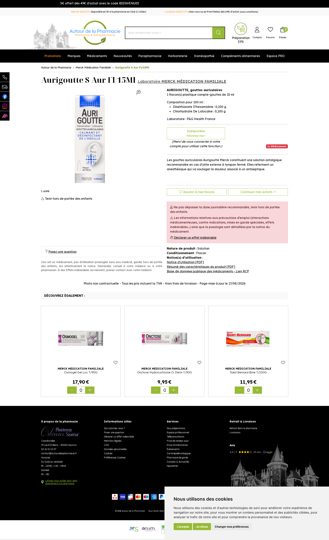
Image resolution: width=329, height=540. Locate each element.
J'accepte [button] (183, 526)
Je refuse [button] (202, 526)
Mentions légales (112, 440)
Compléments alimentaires (240, 56)
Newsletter (172, 465)
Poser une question (114, 432)
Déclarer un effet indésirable (195, 237)
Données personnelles (115, 449)
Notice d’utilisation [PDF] (185, 262)
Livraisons (235, 432)
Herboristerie (177, 56)
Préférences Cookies (115, 457)
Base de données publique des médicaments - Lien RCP (208, 271)
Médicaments (97, 56)
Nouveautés (122, 56)
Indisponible (196, 133)
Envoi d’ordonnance (177, 445)
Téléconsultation (175, 436)
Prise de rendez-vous (178, 440)
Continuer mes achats (256, 192)
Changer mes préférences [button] (232, 526)
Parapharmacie (149, 56)
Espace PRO (276, 56)
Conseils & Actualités (178, 461)
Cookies (108, 453)
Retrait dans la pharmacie (243, 428)
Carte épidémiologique (179, 453)
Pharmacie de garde (177, 457)
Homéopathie (204, 56)
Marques (73, 56)
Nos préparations (176, 428)
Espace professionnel (178, 432)
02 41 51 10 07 (48, 449)
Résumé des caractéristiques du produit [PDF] (201, 267)
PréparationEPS (241, 40)
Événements (173, 449)
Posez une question (62, 252)
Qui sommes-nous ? (114, 428)
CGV (106, 445)
